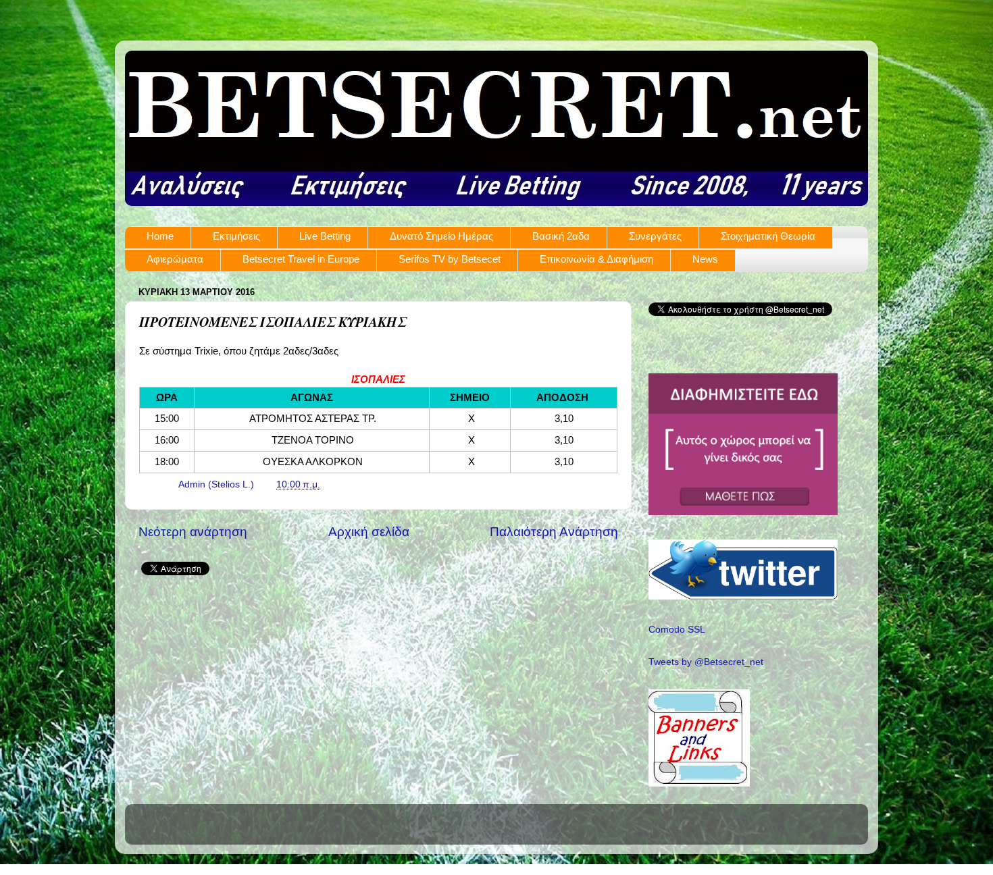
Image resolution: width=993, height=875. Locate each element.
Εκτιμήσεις (236, 236)
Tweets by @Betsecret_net (705, 662)
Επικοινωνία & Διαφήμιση (596, 259)
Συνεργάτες (655, 236)
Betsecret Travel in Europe (301, 259)
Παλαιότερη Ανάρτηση (554, 532)
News (705, 259)
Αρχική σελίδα (368, 532)
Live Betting (325, 236)
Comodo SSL (676, 630)
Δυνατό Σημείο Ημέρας (441, 236)
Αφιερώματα (175, 259)
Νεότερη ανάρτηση (192, 532)
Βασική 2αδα (561, 236)
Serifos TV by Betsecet (450, 259)
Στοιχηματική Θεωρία (768, 236)
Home (160, 236)
